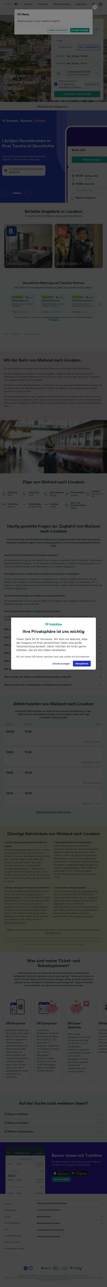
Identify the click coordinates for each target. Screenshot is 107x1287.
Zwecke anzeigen (61, 663)
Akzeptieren (81, 663)
